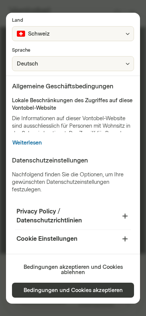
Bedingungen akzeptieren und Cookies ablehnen (73, 270)
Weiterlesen (27, 143)
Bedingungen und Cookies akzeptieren (73, 290)
